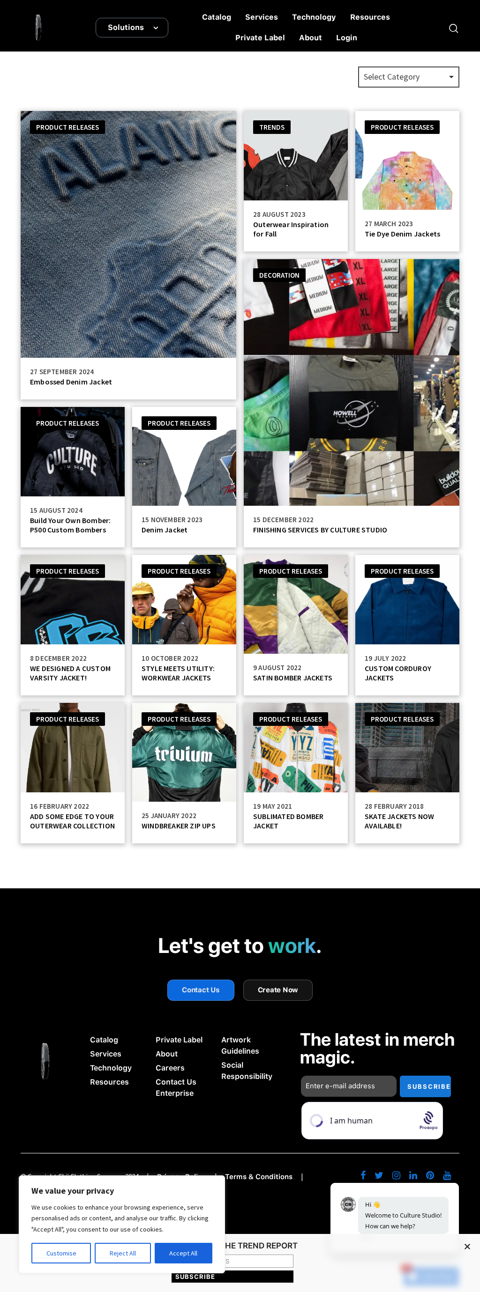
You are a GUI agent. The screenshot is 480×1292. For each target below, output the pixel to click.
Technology (314, 17)
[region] (122, 1224)
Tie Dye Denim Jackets (402, 233)
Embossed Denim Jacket (71, 381)
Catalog (216, 17)
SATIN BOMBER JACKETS (292, 677)
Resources (370, 17)
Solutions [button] (126, 27)
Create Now (278, 990)
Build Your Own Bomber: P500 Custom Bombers (70, 525)
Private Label (260, 37)
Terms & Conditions (258, 1177)
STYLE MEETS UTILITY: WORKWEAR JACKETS (178, 673)
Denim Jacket (165, 529)
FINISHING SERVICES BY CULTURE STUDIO (320, 529)
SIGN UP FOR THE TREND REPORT (233, 1246)
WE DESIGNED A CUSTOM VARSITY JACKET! (70, 673)
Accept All (183, 1253)
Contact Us (201, 990)
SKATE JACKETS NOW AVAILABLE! (399, 821)
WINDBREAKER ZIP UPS (179, 825)
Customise (61, 1253)
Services (261, 17)
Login (346, 37)
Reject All (123, 1253)
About (310, 37)
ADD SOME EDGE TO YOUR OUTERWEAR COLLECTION (72, 821)
